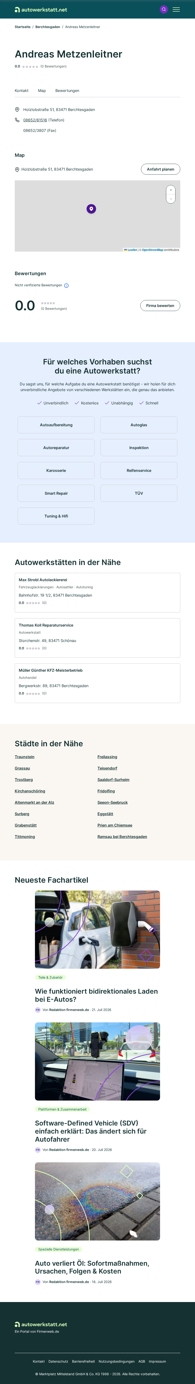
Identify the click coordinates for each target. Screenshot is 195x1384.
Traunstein (24, 756)
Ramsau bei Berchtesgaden (122, 836)
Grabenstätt (26, 825)
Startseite (22, 27)
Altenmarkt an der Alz (34, 802)
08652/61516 (35, 120)
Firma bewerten (160, 305)
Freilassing (107, 756)
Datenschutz (58, 1361)
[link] (97, 593)
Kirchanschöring (30, 791)
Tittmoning (25, 836)
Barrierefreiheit (83, 1361)
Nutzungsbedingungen (117, 1361)
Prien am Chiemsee (115, 825)
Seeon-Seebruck (113, 802)
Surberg (22, 813)
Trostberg (24, 779)
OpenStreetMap (152, 250)
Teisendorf (107, 768)
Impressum (157, 1361)
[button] (164, 9)
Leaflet (132, 250)
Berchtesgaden (47, 27)
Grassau (22, 768)
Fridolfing (106, 791)
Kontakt (39, 1361)
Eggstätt (105, 813)
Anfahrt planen (160, 169)
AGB (141, 1361)
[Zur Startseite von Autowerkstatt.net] (41, 9)
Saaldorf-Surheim (113, 779)
